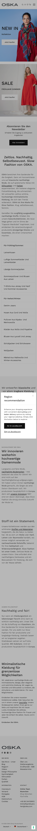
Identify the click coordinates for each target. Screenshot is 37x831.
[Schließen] (32, 396)
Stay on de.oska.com (12, 431)
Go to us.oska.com (14, 426)
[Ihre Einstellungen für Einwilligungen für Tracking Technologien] (33, 827)
